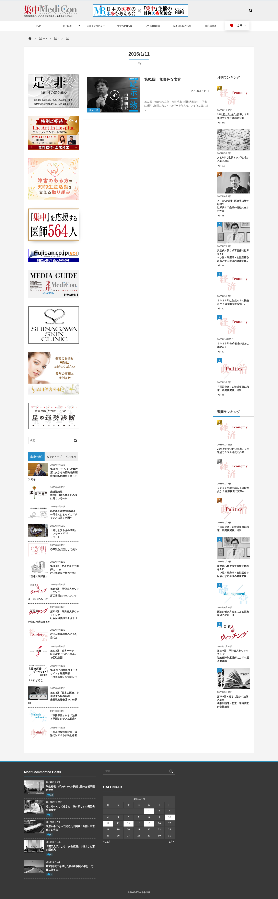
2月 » (172, 841)
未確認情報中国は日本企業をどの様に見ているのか (63, 495)
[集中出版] (50, 13)
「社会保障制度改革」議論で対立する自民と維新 (63, 734)
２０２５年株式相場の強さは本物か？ (233, 345)
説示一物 (93, 110)
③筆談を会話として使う (63, 549)
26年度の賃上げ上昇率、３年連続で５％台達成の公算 (233, 116)
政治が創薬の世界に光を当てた (63, 636)
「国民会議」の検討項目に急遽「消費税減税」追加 (233, 388)
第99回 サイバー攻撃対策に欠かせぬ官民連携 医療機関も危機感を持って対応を (53, 474)
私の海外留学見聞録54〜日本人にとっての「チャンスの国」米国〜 (63, 514)
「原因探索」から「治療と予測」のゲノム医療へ (63, 717)
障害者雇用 (211, 26)
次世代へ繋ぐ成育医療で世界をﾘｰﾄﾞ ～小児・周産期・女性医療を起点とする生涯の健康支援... (233, 255)
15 (149, 823)
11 (108, 823)
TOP (38, 26)
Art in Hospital (153, 26)
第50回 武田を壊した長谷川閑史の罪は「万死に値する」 (69, 868)
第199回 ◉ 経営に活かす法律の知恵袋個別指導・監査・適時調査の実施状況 (233, 701)
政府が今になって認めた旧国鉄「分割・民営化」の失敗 (70, 828)
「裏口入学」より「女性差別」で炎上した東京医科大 (70, 848)
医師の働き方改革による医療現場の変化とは (233, 613)
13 (51, 795)
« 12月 (107, 841)
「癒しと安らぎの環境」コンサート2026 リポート (63, 534)
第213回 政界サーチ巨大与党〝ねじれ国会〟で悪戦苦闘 (63, 654)
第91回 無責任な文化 (162, 79)
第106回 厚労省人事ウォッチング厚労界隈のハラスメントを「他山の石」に (53, 593)
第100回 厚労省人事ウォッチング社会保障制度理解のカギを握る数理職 (233, 655)
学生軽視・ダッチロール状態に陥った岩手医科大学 (70, 788)
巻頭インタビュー (96, 26)
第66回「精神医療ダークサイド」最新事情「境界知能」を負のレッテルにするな (53, 675)
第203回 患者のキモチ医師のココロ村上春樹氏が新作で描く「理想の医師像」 (53, 571)
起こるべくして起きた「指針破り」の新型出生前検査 (70, 808)
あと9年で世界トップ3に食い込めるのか (233, 159)
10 (169, 817)
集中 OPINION (124, 26)
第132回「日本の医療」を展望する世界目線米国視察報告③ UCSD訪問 (53, 697)
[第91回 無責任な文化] (113, 94)
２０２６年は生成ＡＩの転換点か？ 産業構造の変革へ (233, 302)
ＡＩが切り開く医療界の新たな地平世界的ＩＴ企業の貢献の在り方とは (233, 205)
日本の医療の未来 (182, 26)
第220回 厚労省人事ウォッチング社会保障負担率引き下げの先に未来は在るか (53, 616)
